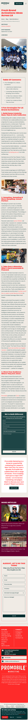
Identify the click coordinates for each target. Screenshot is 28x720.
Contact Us (19, 638)
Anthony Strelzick (6, 26)
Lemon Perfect (18, 221)
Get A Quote (5, 646)
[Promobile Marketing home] (14, 669)
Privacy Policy (12, 706)
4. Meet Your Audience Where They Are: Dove (14, 101)
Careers (4, 642)
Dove (17, 396)
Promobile (4, 396)
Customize (19, 717)
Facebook (18, 636)
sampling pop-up (14, 152)
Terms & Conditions (2, 706)
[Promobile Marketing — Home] (5, 3)
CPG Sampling (6, 636)
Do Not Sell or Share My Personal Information (20, 706)
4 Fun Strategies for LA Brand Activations (12, 84)
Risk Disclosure (8, 706)
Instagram (18, 632)
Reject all (12, 717)
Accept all (5, 717)
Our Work (4, 632)
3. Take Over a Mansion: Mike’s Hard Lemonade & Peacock (14, 97)
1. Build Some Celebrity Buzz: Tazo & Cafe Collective (13, 88)
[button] (26, 3)
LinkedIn (18, 634)
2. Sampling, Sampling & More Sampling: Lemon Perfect (14, 92)
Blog (2, 644)
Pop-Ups (4, 638)
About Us (4, 640)
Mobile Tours (5, 634)
